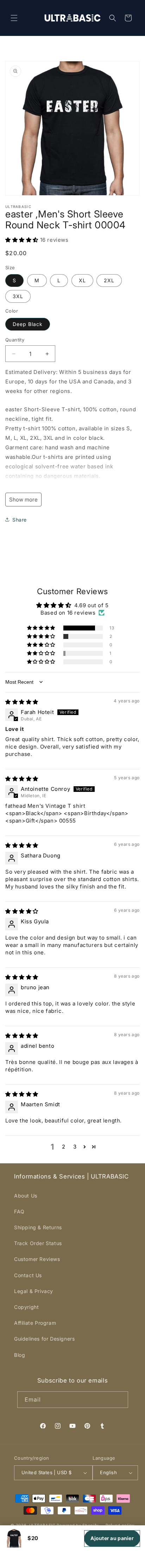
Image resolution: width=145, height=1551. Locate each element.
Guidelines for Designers (44, 1339)
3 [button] (75, 1146)
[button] (14, 18)
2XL (109, 280)
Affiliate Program (35, 1323)
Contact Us (28, 1275)
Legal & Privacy (33, 1291)
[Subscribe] (120, 1399)
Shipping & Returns (38, 1227)
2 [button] (63, 1146)
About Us (25, 1196)
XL (82, 280)
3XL (18, 296)
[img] (21, 701)
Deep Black (28, 324)
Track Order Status (38, 1243)
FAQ (19, 1211)
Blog (19, 1355)
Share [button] (19, 520)
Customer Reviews (37, 1259)
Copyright (26, 1307)
